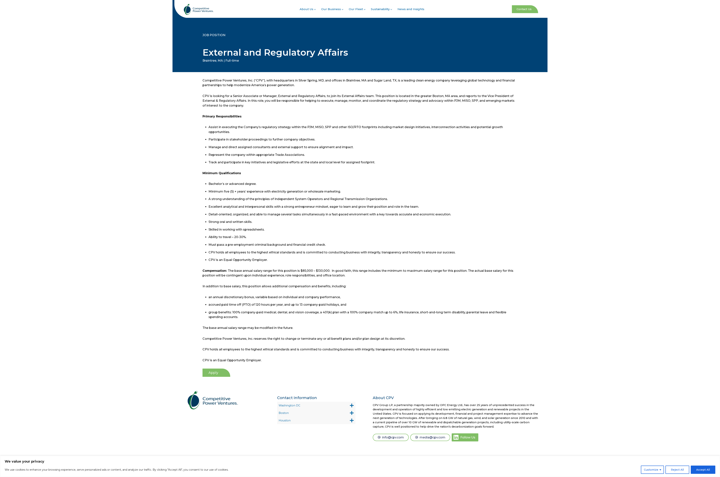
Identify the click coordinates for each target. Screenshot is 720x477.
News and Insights (411, 9)
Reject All (677, 469)
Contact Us (524, 9)
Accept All (703, 469)
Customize (651, 469)
